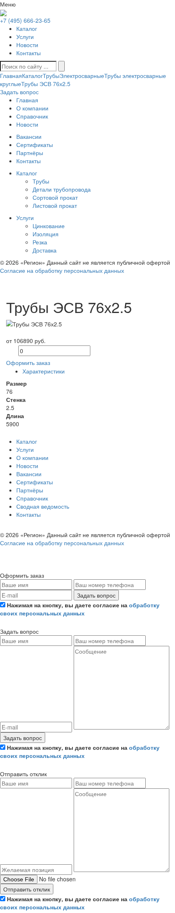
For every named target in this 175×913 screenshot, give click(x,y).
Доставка (45, 250)
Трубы (51, 75)
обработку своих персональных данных (80, 609)
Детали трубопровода (62, 189)
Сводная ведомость (42, 506)
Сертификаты (34, 482)
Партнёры (29, 490)
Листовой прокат (55, 205)
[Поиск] (61, 66)
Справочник (32, 498)
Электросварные (81, 75)
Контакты (28, 53)
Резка (40, 242)
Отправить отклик (26, 889)
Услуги (25, 36)
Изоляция (46, 234)
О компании (32, 457)
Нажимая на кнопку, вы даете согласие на (80, 609)
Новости (27, 45)
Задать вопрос (96, 595)
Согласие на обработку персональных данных (62, 270)
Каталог (26, 28)
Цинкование (49, 226)
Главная (11, 75)
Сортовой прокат (55, 197)
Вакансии (29, 474)
